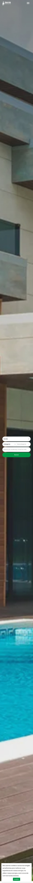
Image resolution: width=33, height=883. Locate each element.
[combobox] (16, 449)
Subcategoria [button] (21, 444)
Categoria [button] (6, 444)
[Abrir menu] (28, 3)
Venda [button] (5, 439)
